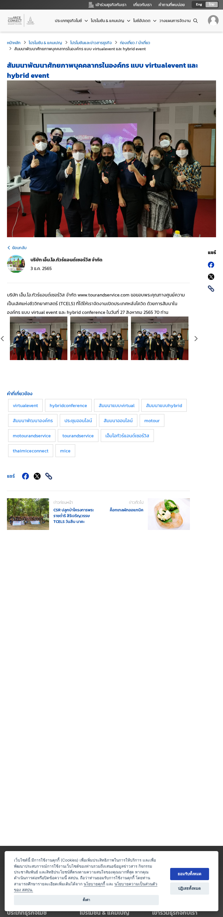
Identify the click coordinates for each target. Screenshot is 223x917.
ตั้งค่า (86, 900)
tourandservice (78, 435)
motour (152, 420)
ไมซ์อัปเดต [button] (142, 21)
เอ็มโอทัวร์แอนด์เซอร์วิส (127, 435)
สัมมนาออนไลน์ (118, 420)
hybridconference (68, 405)
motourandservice (32, 435)
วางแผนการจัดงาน (174, 21)
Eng (199, 4)
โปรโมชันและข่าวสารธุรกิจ (91, 43)
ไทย (211, 4)
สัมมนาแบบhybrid (164, 405)
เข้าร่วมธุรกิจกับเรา (174, 912)
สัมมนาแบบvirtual (116, 405)
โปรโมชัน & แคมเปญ (45, 43)
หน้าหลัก (14, 43)
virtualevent (25, 405)
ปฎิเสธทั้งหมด (189, 888)
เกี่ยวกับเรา (142, 5)
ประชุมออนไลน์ (78, 420)
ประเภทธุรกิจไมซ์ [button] (69, 21)
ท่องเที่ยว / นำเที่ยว (135, 43)
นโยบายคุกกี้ (94, 884)
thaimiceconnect (30, 450)
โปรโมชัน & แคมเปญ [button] (108, 21)
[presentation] (196, 339)
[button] (184, 913)
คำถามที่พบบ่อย (172, 5)
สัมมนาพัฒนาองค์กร (33, 420)
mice (65, 450)
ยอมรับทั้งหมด (190, 873)
